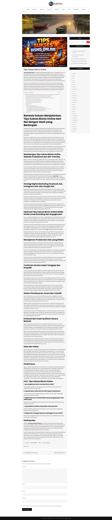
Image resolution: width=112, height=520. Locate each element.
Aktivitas (74, 73)
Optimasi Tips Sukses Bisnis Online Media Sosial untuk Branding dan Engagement (40, 97)
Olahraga (34, 9)
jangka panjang (33, 161)
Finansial (83, 9)
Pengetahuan (75, 120)
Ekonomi (74, 82)
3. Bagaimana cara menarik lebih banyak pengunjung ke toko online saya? (39, 108)
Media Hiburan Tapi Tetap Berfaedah (80, 61)
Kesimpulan (29, 111)
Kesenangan (75, 9)
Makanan (74, 109)
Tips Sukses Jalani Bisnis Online (34, 423)
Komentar (24, 466)
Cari (80, 38)
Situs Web (24, 498)
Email (23, 491)
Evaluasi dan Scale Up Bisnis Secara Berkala (33, 102)
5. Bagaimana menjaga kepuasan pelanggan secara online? (37, 110)
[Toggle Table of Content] (58, 93)
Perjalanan (75, 122)
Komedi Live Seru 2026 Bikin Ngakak (79, 58)
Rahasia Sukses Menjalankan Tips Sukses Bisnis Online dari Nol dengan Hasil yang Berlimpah (42, 94)
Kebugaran (75, 95)
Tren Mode (75, 128)
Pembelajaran (75, 115)
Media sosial (26, 217)
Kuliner (74, 104)
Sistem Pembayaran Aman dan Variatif (33, 101)
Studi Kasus (29, 104)
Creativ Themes (67, 518)
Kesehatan (49, 9)
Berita (28, 9)
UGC (47, 229)
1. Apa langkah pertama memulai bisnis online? (35, 106)
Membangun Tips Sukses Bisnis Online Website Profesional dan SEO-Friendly (39, 95)
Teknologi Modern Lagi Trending (31, 452)
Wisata (74, 131)
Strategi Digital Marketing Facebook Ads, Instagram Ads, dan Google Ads (38, 96)
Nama (23, 484)
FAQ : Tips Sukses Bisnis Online (32, 105)
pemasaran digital (38, 426)
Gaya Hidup (75, 89)
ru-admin (27, 442)
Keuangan (74, 102)
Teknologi (42, 9)
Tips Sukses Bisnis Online (29, 72)
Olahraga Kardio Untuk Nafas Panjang (80, 63)
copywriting (55, 176)
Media (69, 9)
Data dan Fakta (29, 103)
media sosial (57, 285)
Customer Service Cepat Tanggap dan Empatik (34, 100)
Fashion (74, 84)
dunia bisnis (40, 83)
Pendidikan (57, 9)
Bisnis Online (46, 88)
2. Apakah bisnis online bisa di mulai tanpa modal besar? (37, 107)
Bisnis (63, 9)
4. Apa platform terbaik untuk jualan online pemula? (36, 109)
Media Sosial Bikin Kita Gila (59, 452)
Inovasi (74, 93)
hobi (73, 91)
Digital (74, 80)
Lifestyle (74, 106)
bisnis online (62, 72)
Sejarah (74, 124)
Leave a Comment (46, 442)
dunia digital (43, 343)
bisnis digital (49, 79)
